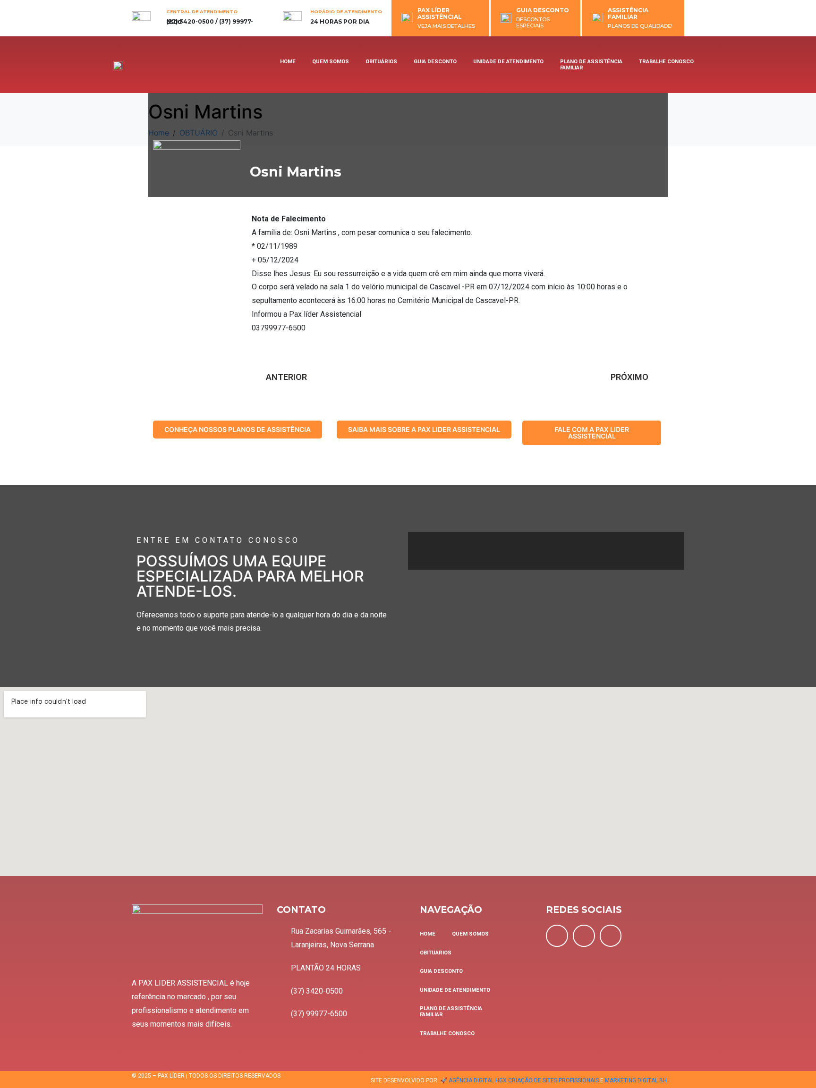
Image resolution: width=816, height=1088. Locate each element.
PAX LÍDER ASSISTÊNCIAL (439, 13)
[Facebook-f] (557, 936)
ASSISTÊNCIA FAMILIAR (628, 13)
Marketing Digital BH (636, 1080)
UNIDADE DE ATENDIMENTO (508, 62)
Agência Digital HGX (478, 1080)
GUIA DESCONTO (542, 10)
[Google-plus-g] (611, 936)
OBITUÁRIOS (381, 62)
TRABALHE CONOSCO (666, 62)
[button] (237, 430)
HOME (288, 62)
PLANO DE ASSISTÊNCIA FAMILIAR (591, 65)
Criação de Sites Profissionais (553, 1080)
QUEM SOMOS (330, 62)
